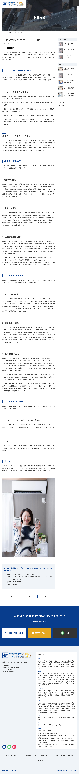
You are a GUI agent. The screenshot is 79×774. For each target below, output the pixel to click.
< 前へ (11, 597)
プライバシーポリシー (61, 770)
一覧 (29, 597)
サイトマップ (72, 770)
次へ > (46, 597)
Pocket (15, 48)
